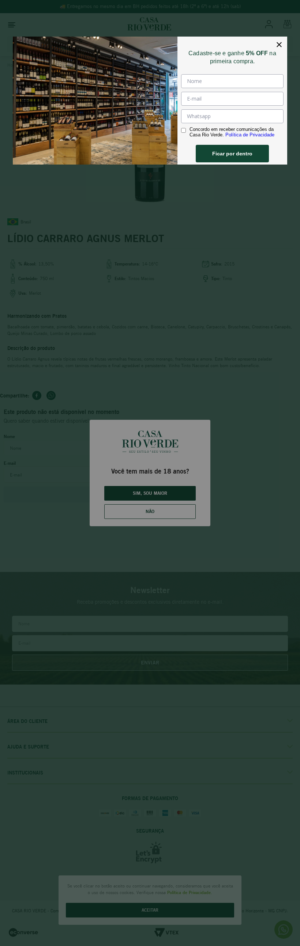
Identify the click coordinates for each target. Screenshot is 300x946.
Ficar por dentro (232, 154)
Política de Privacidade (249, 134)
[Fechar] (279, 44)
